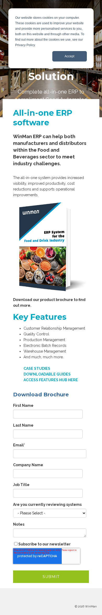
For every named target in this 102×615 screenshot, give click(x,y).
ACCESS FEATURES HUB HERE (51, 380)
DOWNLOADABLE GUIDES (47, 374)
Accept (69, 56)
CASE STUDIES (37, 368)
